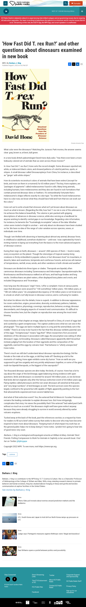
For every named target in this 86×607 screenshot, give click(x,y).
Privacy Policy (71, 586)
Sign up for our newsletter (71, 591)
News (19, 497)
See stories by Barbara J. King (16, 489)
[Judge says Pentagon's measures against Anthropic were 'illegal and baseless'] (9, 534)
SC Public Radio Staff (74, 581)
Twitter (51, 575)
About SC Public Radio (55, 580)
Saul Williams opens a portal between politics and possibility (42, 550)
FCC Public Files (37, 587)
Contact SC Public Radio (55, 586)
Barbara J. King (15, 63)
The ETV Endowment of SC (39, 581)
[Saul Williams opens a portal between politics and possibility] (9, 551)
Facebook (35, 592)
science (12, 454)
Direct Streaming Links (38, 575)
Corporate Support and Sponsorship (73, 575)
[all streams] (82, 11)
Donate (76, 3)
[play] (6, 11)
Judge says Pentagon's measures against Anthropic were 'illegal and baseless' (49, 534)
